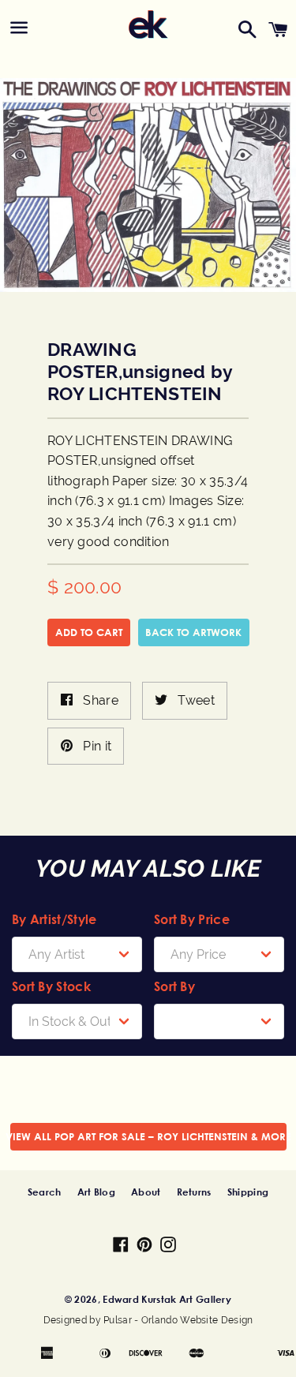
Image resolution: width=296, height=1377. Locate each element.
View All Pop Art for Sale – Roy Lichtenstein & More (148, 1136)
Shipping (247, 1191)
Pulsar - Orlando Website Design (178, 1320)
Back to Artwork (193, 632)
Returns (194, 1191)
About (146, 1191)
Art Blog (96, 1191)
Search (45, 1191)
